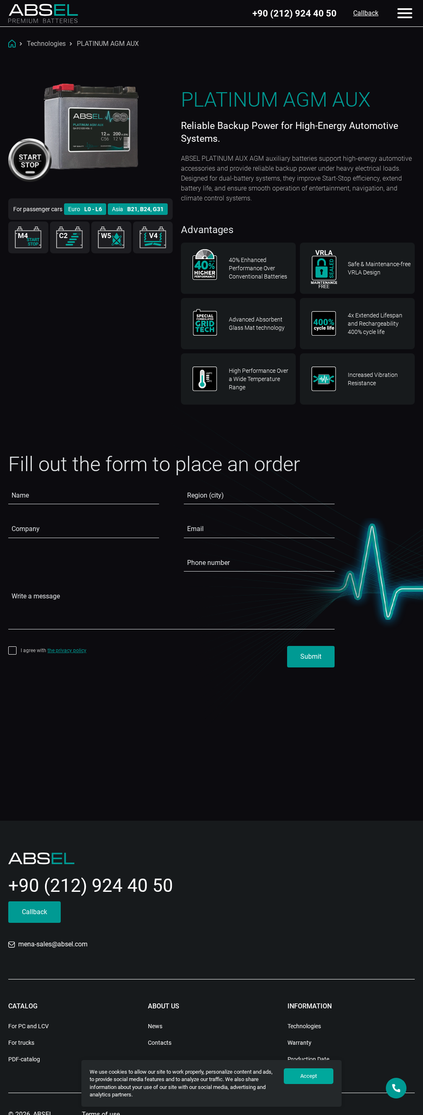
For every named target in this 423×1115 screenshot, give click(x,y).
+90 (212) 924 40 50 (294, 13)
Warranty (299, 1042)
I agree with (53, 650)
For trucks (21, 1042)
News (155, 1026)
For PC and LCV (28, 1026)
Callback (365, 13)
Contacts (159, 1042)
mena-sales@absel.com (53, 944)
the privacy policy (67, 650)
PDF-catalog (24, 1059)
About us (163, 1006)
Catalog (23, 1006)
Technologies (304, 1026)
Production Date (308, 1059)
